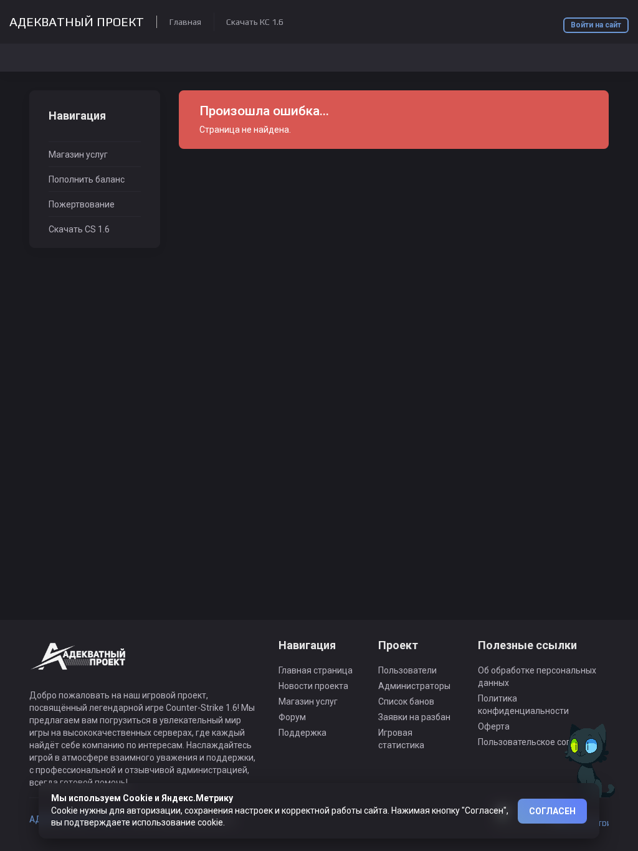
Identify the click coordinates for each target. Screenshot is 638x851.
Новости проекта (313, 686)
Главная (185, 22)
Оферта (494, 726)
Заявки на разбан (414, 717)
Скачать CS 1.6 (79, 229)
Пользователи (407, 670)
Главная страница (316, 670)
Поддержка (302, 733)
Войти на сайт (596, 25)
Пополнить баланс (87, 179)
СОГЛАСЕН (552, 811)
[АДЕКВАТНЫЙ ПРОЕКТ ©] (78, 663)
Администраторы (414, 686)
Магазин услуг (78, 154)
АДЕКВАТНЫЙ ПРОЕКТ (76, 22)
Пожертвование (82, 204)
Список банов (406, 701)
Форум (292, 717)
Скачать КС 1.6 (254, 22)
